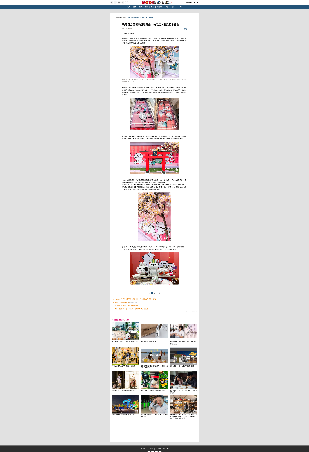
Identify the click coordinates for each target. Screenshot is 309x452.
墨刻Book (189, 2)
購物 (185, 29)
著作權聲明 (158, 449)
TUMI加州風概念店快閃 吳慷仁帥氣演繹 (123, 366)
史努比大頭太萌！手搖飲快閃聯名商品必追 (153, 390)
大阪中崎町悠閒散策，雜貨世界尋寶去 (125, 305)
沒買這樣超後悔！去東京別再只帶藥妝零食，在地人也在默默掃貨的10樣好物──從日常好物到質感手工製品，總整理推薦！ (183, 416)
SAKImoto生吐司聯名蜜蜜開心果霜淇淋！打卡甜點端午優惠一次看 (134, 299)
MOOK (196, 2)
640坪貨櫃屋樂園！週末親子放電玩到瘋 (123, 415)
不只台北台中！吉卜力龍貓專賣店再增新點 (182, 366)
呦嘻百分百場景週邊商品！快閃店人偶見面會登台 (140, 17)
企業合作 (150, 449)
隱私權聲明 (166, 449)
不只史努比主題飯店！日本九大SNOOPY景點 (125, 341)
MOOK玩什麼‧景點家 (120, 17)
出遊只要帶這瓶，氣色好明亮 (149, 341)
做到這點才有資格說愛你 (121, 302)
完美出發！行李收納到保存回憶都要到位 (123, 390)
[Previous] (149, 293)
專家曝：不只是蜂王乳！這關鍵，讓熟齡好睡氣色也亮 (130, 309)
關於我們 (143, 449)
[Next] (159, 293)
